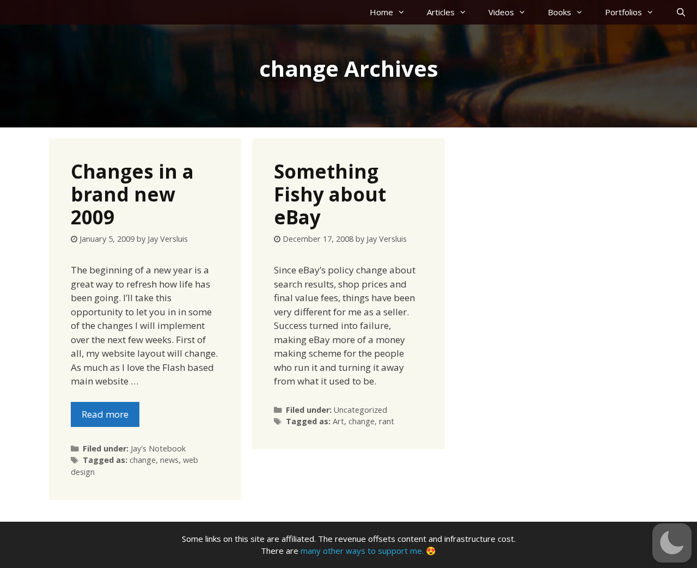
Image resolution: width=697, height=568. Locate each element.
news (169, 460)
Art (338, 421)
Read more (105, 414)
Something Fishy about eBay (330, 194)
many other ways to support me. (362, 550)
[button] (672, 543)
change (143, 460)
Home (381, 12)
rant (386, 421)
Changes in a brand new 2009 (132, 194)
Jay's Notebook (158, 448)
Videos (501, 12)
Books (559, 12)
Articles (441, 12)
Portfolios (623, 12)
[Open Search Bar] (681, 12)
